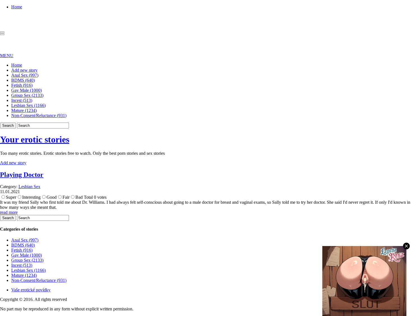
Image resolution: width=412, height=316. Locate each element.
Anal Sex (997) (24, 75)
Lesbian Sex (29, 186)
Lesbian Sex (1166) (28, 105)
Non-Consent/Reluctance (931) (38, 115)
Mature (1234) (24, 110)
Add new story (24, 70)
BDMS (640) (23, 80)
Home (16, 6)
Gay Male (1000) (26, 90)
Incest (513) (21, 100)
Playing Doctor (21, 174)
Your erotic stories (34, 139)
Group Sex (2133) (27, 95)
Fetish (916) (22, 85)
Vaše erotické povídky (30, 289)
